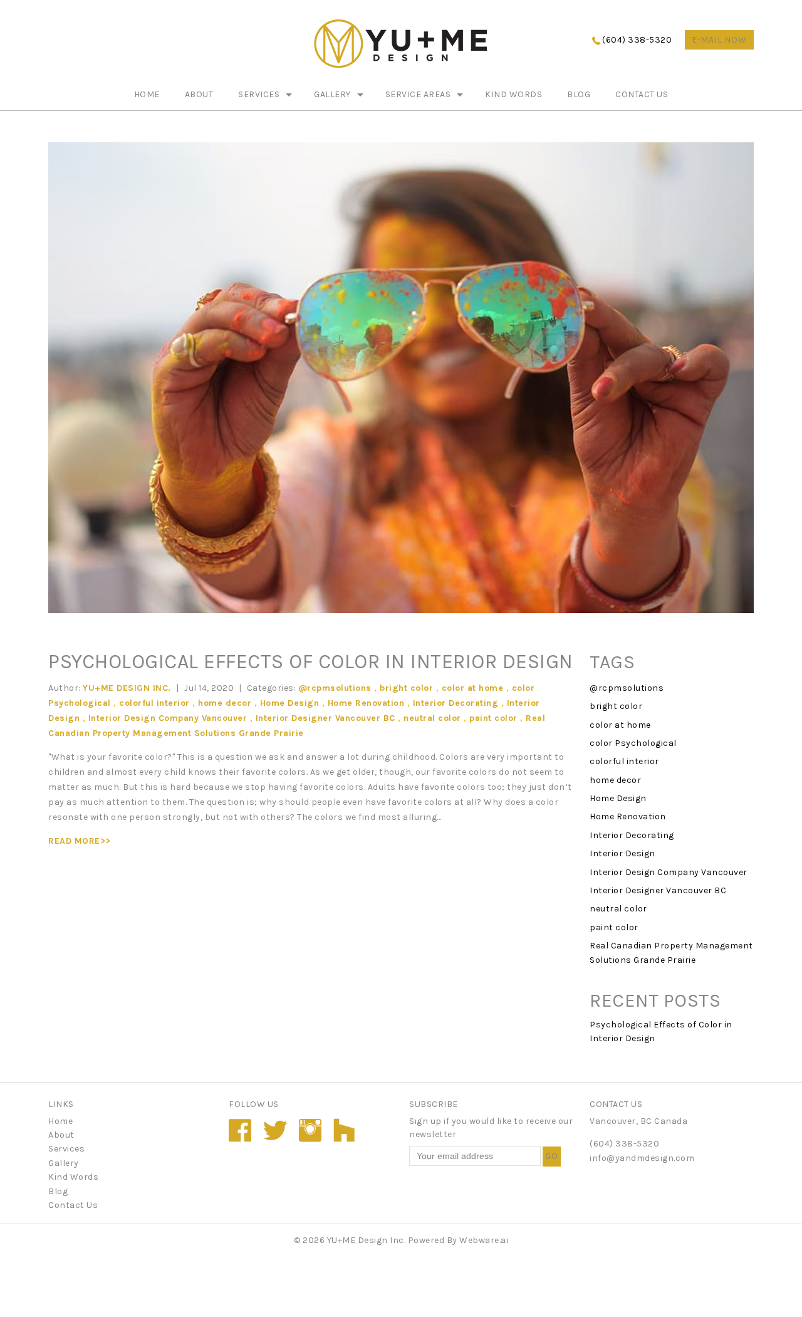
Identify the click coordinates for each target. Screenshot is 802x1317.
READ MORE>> (79, 841)
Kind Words (513, 94)
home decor (224, 703)
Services (258, 94)
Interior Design (622, 853)
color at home (473, 688)
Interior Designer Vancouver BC (325, 718)
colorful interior (154, 703)
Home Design (290, 703)
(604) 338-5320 (637, 39)
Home (147, 94)
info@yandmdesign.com (642, 1158)
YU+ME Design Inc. (366, 1240)
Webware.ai (483, 1240)
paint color (493, 718)
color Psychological (633, 743)
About (199, 94)
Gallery (332, 94)
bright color (406, 688)
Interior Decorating (456, 703)
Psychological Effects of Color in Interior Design (310, 661)
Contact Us (641, 94)
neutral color (432, 718)
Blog (578, 94)
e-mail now (719, 39)
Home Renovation (366, 703)
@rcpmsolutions (335, 688)
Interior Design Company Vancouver (167, 718)
